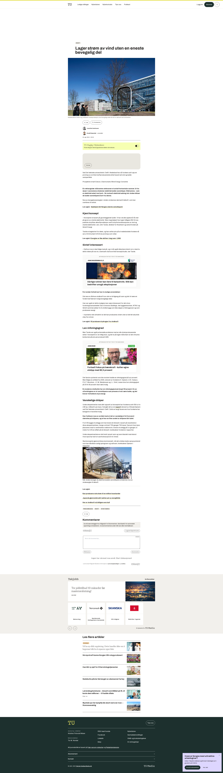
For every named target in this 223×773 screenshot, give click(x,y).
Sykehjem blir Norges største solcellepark (107, 207)
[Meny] (217, 4)
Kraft (78, 43)
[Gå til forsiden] (70, 4)
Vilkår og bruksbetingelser (136, 738)
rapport (118, 407)
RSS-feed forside (104, 731)
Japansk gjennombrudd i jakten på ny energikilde (101, 498)
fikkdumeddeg (88, 509)
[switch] (137, 146)
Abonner (209, 4)
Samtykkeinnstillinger (135, 735)
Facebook (101, 735)
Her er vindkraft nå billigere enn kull (96, 502)
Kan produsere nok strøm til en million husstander (101, 493)
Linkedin (100, 738)
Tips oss (150, 723)
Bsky (99, 742)
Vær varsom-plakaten (95, 747)
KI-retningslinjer (133, 742)
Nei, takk (205, 767)
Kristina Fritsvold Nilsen (76, 733)
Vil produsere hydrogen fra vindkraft (104, 321)
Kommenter (97, 122)
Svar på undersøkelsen (192, 767)
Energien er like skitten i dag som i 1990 (106, 238)
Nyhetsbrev (105, 509)
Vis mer (88, 165)
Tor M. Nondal (73, 740)
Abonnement (73, 754)
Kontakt (71, 759)
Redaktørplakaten (112, 747)
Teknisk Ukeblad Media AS (84, 766)
